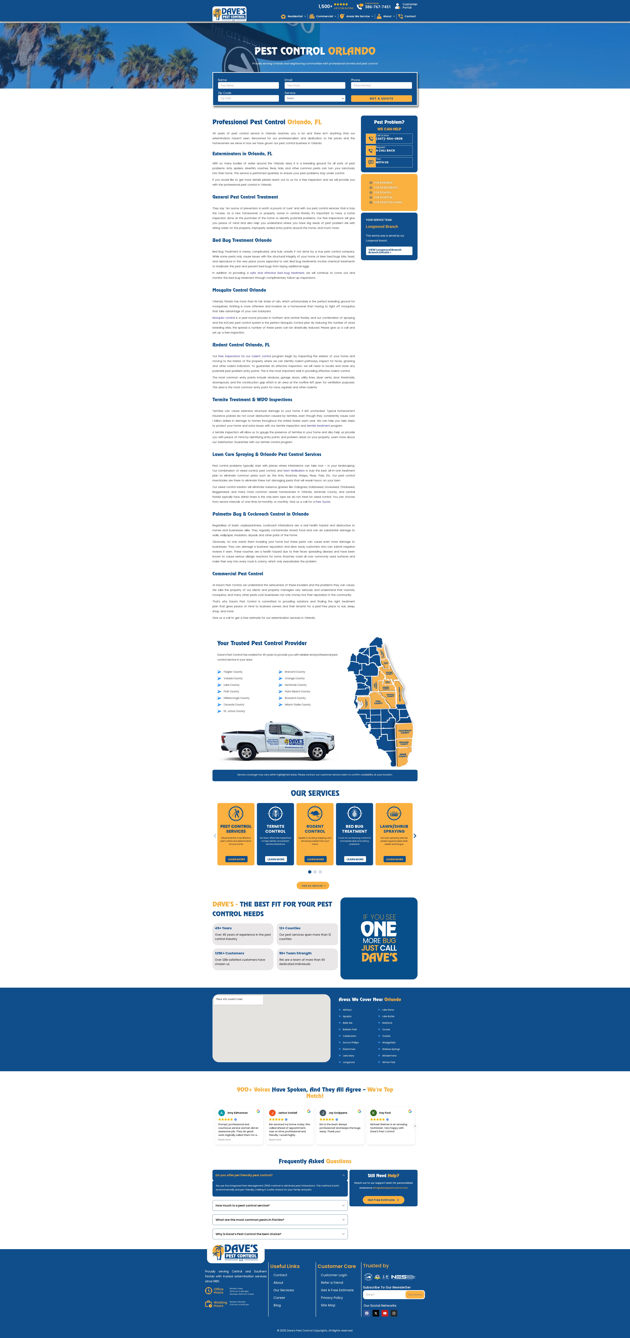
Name (222, 80)
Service (290, 93)
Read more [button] (224, 1139)
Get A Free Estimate (337, 1290)
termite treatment (318, 426)
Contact (280, 1275)
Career (279, 1297)
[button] (215, 835)
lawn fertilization (294, 471)
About (278, 1282)
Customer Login (334, 1275)
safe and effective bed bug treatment (277, 273)
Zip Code (224, 93)
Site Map (328, 1305)
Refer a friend (332, 1282)
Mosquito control (223, 318)
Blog (277, 1305)
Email (288, 80)
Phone (355, 80)
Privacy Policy (332, 1297)
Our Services (283, 1290)
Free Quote (323, 502)
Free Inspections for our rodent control (244, 356)
